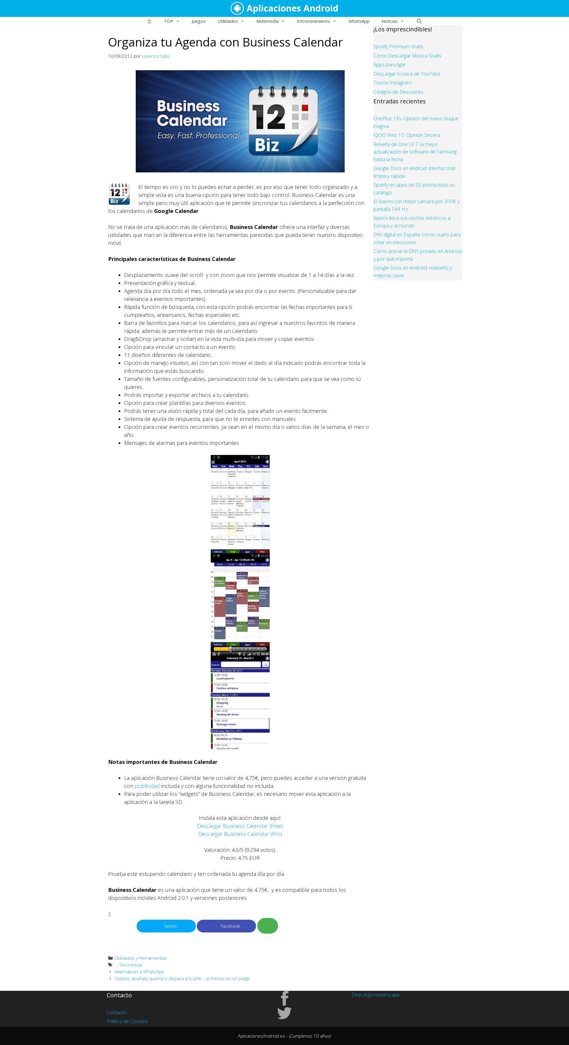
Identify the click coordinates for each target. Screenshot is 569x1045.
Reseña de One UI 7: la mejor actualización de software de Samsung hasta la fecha (415, 152)
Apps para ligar (389, 64)
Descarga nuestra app (376, 994)
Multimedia (267, 21)
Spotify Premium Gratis (398, 46)
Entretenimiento (313, 21)
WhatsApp (359, 21)
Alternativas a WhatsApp (139, 972)
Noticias (389, 21)
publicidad (147, 785)
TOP (168, 21)
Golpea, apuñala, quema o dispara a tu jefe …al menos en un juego (182, 978)
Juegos (199, 21)
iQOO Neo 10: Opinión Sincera (406, 135)
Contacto (117, 1012)
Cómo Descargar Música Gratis (407, 55)
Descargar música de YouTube (406, 73)
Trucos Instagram (392, 82)
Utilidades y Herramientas (141, 958)
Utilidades (228, 21)
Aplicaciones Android (292, 8)
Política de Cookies (127, 1021)
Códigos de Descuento (398, 91)
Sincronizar (131, 965)
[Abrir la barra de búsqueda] (419, 21)
